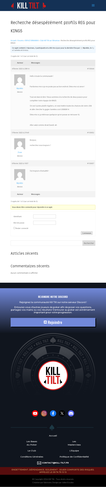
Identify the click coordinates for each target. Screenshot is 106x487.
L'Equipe (74, 450)
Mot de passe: (19, 223)
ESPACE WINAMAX (32, 40)
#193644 (90, 69)
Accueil (13, 40)
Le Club (32, 450)
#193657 (90, 163)
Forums (20, 40)
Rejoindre (54, 322)
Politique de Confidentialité (74, 456)
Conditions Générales (31, 456)
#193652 (90, 132)
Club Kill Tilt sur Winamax (49, 40)
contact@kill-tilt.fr (55, 462)
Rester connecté (22, 228)
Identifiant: (18, 216)
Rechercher (89, 243)
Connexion (86, 233)
